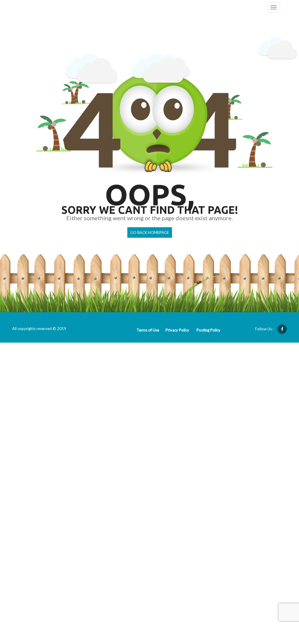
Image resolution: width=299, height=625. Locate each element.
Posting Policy (208, 330)
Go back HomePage (149, 232)
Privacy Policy (177, 330)
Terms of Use (148, 330)
